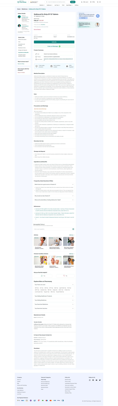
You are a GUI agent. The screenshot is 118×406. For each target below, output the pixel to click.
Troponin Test (46, 291)
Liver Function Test (39, 291)
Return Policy (67, 390)
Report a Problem (21, 72)
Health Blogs (68, 5)
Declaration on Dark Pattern (70, 387)
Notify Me (54, 42)
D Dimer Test (67, 289)
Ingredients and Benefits (23, 52)
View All (71, 235)
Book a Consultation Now (84, 26)
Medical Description (22, 39)
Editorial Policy (68, 379)
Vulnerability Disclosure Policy (71, 383)
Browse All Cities (44, 385)
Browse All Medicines (45, 381)
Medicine (41, 5)
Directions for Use (22, 47)
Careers (18, 381)
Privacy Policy (68, 381)
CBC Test (56, 287)
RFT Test (51, 287)
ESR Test (46, 287)
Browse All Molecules (45, 383)
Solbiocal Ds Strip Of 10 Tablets (37, 9)
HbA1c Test (61, 289)
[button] (60, 1)
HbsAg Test (55, 289)
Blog (18, 383)
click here (36, 365)
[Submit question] (73, 229)
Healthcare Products (21, 392)
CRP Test (37, 287)
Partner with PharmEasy (22, 385)
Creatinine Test (43, 289)
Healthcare (49, 5)
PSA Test (69, 287)
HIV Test (41, 287)
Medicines (24, 9)
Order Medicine (20, 390)
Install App (83, 17)
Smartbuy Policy (68, 392)
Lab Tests (57, 5)
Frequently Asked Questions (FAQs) (21, 55)
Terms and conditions (69, 385)
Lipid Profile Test (62, 287)
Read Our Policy (21, 63)
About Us (19, 379)
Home (18, 9)
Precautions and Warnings (21, 45)
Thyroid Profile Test (60, 291)
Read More (43, 24)
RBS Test (49, 289)
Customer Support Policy (70, 389)
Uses (19, 41)
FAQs (42, 389)
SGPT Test (37, 289)
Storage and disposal (22, 50)
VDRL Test (53, 291)
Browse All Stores (44, 387)
